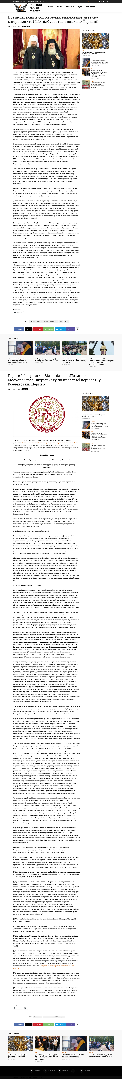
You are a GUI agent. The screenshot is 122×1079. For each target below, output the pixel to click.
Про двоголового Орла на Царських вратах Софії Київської (94, 53)
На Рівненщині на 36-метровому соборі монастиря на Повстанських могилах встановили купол (101, 361)
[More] (77, 329)
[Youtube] (108, 1)
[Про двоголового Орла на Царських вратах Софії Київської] (95, 41)
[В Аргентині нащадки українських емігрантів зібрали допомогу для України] (86, 84)
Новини (93, 58)
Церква (66, 321)
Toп (83, 50)
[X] (106, 1)
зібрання (32, 321)
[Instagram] (102, 1)
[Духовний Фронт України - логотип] (27, 8)
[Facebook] (100, 1)
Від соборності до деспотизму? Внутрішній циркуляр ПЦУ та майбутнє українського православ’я (99, 73)
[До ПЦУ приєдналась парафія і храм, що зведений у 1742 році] (47, 348)
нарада (46, 321)
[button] (88, 1)
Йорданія (39, 321)
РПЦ (61, 321)
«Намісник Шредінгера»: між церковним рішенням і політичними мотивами (99, 62)
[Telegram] (104, 1)
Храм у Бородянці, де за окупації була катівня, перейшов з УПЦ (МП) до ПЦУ (74, 360)
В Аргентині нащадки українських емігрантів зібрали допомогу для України (98, 85)
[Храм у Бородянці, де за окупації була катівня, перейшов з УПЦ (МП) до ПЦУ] (74, 348)
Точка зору (25, 26)
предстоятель (53, 321)
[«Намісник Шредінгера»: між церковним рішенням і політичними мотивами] (86, 62)
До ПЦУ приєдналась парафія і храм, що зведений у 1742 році (46, 360)
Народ (92, 80)
